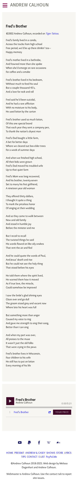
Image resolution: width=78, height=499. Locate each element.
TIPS (23, 456)
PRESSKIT (19, 452)
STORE (59, 452)
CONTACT (32, 456)
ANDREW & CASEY (35, 452)
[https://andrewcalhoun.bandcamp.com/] (58, 442)
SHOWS (50, 452)
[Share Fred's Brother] (49, 412)
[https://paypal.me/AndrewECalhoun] (29, 442)
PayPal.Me (51, 456)
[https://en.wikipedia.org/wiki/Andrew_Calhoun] (49, 442)
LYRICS (67, 452)
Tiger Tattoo (52, 33)
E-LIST (42, 456)
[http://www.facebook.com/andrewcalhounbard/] (39, 442)
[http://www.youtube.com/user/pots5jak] (20, 442)
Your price (62, 412)
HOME (9, 452)
